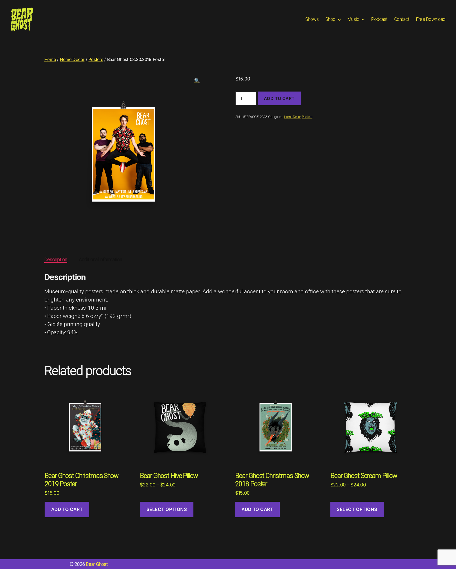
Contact (402, 19)
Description (55, 259)
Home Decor (72, 59)
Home (50, 59)
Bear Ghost (97, 564)
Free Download (430, 19)
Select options (166, 509)
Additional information (100, 259)
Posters (95, 59)
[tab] (55, 259)
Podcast (379, 19)
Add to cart (279, 98)
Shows (312, 19)
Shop (330, 19)
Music (353, 19)
